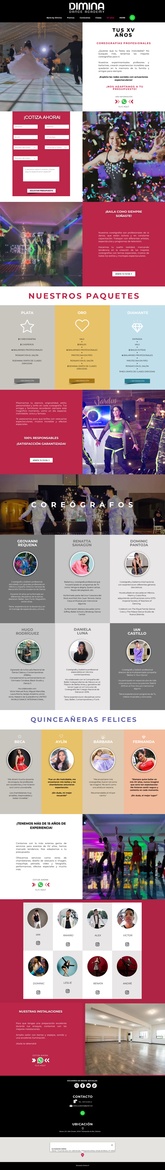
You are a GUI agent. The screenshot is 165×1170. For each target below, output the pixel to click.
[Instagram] (76, 1085)
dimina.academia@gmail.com (83, 1106)
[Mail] (132, 17)
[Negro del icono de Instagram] (38, 943)
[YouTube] (88, 1085)
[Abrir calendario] (65, 147)
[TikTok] (94, 1085)
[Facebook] (82, 1085)
